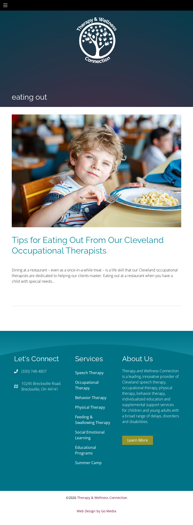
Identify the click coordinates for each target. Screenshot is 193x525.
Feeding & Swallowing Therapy (92, 419)
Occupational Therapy (87, 385)
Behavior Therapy (90, 397)
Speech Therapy (89, 372)
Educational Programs (85, 450)
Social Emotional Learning (90, 435)
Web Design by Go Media (96, 511)
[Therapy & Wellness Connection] (96, 24)
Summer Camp (88, 462)
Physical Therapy (90, 407)
